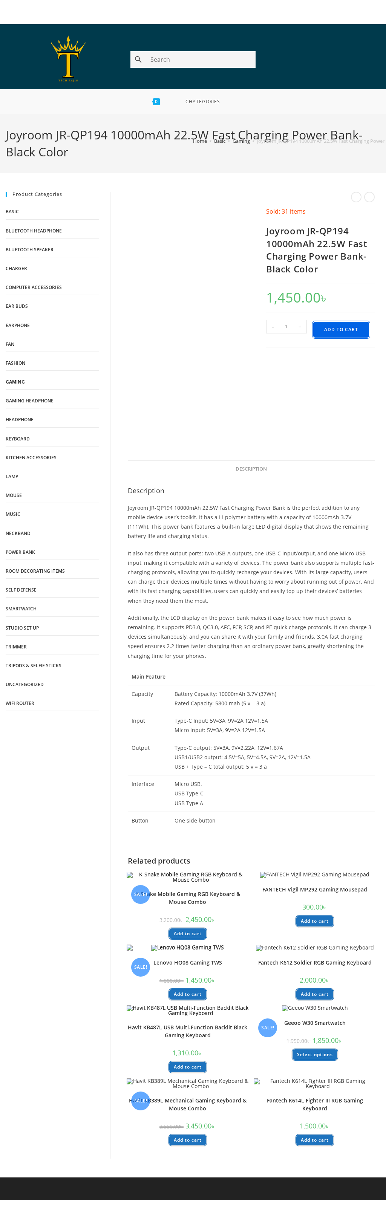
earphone (18, 325)
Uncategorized (25, 684)
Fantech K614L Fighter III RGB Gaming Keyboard (315, 1104)
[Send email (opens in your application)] (202, 13)
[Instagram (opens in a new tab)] (377, 61)
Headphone (20, 419)
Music (13, 514)
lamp (12, 476)
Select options (315, 1054)
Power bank (20, 552)
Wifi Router (20, 703)
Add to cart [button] (188, 933)
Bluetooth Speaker (30, 249)
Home (200, 141)
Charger (16, 268)
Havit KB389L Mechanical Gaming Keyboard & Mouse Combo (188, 1104)
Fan (10, 344)
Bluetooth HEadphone (34, 231)
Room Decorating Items (35, 571)
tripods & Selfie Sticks (33, 665)
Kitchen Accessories (31, 457)
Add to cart (341, 329)
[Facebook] (184, 13)
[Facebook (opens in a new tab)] (376, 61)
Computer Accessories (34, 287)
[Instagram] (193, 13)
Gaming (241, 141)
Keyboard (18, 439)
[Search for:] (240, 101)
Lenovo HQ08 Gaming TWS (187, 962)
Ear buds (17, 306)
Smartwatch (21, 608)
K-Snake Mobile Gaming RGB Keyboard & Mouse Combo (187, 897)
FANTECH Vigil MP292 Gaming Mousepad (314, 889)
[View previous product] (356, 197)
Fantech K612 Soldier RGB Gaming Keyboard (315, 962)
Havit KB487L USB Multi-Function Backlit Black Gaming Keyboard (187, 1031)
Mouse (14, 495)
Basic (219, 141)
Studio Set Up (22, 628)
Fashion (15, 363)
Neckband (18, 533)
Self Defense (21, 590)
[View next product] (369, 197)
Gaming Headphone (30, 401)
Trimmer (16, 647)
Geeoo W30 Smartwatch (315, 1022)
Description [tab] (251, 469)
